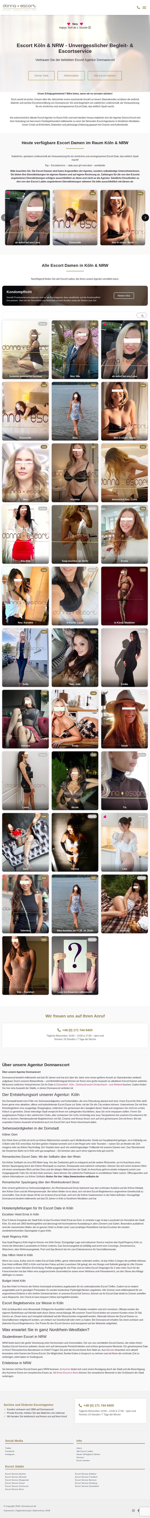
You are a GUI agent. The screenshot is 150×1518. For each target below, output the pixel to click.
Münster (110, 1350)
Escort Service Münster (16, 1477)
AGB (48, 1510)
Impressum (9, 1510)
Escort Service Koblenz (85, 1474)
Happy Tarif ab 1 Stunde (73, 27)
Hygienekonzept (23, 1510)
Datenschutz (38, 1510)
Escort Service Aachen (15, 1474)
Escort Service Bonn (14, 1489)
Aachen (66, 1369)
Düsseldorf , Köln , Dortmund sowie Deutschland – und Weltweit (89, 1084)
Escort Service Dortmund (16, 1486)
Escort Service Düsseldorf (87, 1486)
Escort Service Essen (15, 1483)
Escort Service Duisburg (86, 1483)
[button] (144, 7)
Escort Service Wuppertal (17, 1480)
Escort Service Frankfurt (86, 1477)
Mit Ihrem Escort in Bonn (66, 1372)
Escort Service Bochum (86, 1480)
